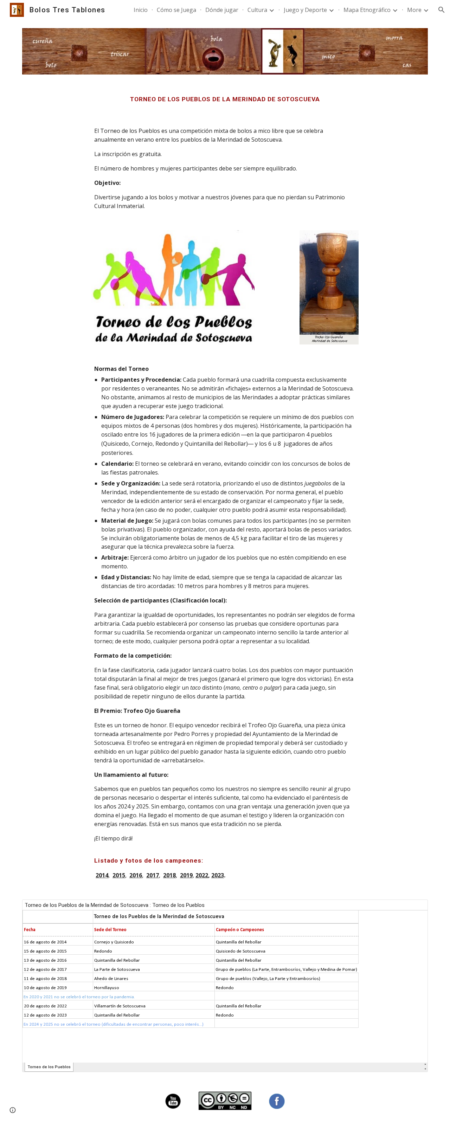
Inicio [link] (141, 10)
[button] (441, 9)
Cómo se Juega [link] (176, 10)
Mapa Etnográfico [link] (367, 10)
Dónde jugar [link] (221, 10)
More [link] (414, 10)
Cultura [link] (257, 10)
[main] (225, 99)
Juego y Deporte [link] (305, 10)
